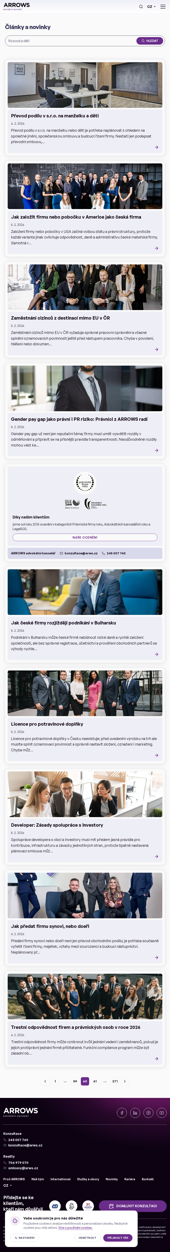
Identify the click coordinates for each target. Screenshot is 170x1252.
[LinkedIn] (135, 1113)
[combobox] (71, 41)
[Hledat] (141, 6)
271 (115, 1081)
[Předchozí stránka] (45, 1081)
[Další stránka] (125, 1081)
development (158, 1227)
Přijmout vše (117, 1237)
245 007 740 (116, 553)
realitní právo (145, 1227)
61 (95, 1081)
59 (75, 1081)
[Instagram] (148, 1113)
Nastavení (27, 1237)
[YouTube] (162, 1113)
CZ (149, 7)
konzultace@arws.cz (81, 553)
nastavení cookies (141, 1237)
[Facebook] (122, 1113)
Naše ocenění (85, 537)
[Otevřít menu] (163, 6)
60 (85, 1081)
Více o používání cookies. (75, 1227)
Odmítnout (87, 1237)
